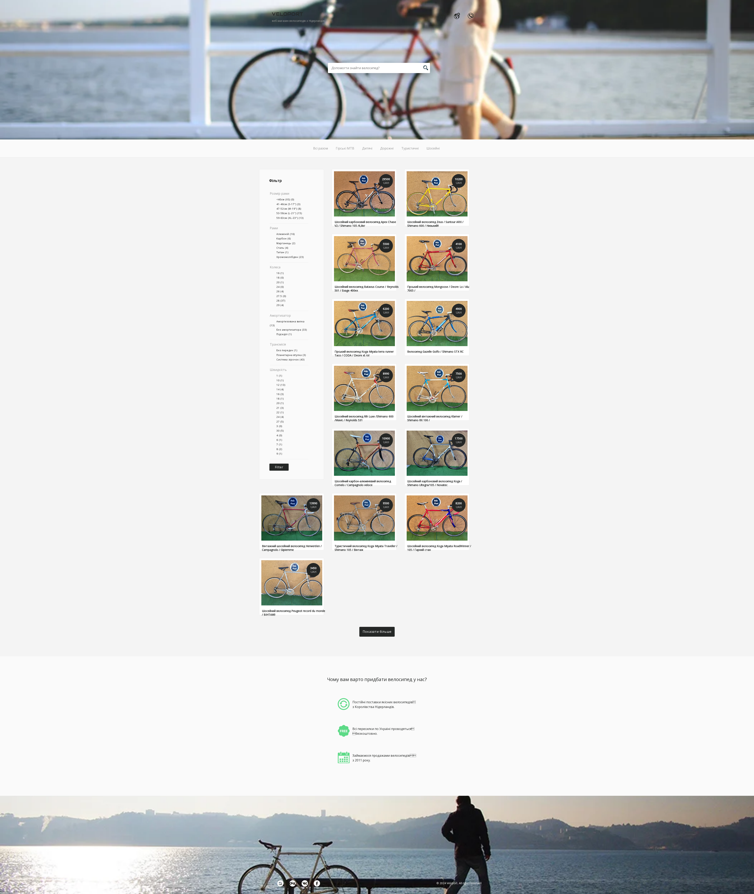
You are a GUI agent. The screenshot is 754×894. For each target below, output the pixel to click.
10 (280, 380)
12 (280, 385)
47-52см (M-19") (288, 208)
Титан (282, 252)
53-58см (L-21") (289, 213)
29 (280, 305)
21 (280, 408)
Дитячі (367, 148)
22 (280, 412)
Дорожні (386, 148)
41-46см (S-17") (288, 204)
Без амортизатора (291, 329)
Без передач (286, 350)
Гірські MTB (345, 148)
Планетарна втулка (291, 355)
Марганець (285, 243)
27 (280, 421)
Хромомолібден (290, 257)
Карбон (283, 238)
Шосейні (433, 148)
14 (280, 389)
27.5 (281, 296)
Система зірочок (290, 359)
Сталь (282, 247)
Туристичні (410, 148)
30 (280, 430)
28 (280, 300)
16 (280, 273)
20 (280, 282)
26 (280, 291)
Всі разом (320, 148)
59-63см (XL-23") (290, 218)
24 (280, 287)
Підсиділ (284, 334)
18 (280, 277)
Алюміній (285, 234)
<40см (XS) (285, 199)
